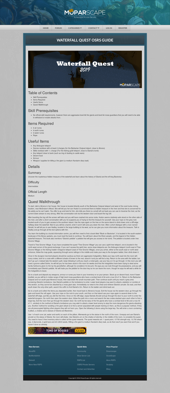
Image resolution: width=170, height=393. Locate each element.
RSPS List (81, 360)
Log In (109, 28)
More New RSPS (35, 364)
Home (46, 28)
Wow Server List (83, 355)
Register (122, 28)
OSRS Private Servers (86, 364)
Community (81, 351)
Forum (58, 28)
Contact (93, 28)
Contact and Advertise (86, 369)
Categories (74, 28)
